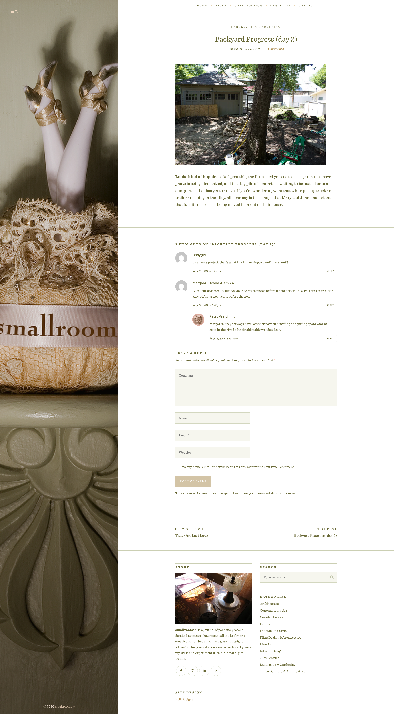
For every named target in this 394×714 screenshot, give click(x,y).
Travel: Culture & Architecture (282, 671)
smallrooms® (65, 706)
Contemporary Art (273, 610)
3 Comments (275, 49)
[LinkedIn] (204, 671)
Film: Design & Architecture (280, 637)
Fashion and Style (273, 631)
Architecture (269, 604)
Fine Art (266, 644)
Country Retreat (272, 617)
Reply (330, 271)
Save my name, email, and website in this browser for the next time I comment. (237, 467)
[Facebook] (181, 671)
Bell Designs (184, 699)
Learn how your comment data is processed (265, 493)
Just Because (269, 658)
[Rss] (216, 671)
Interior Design (271, 651)
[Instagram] (193, 671)
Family (265, 624)
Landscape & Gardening (256, 27)
